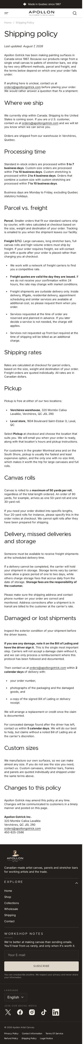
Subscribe (40, 992)
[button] (6, 13)
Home (7, 22)
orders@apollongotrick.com (22, 87)
